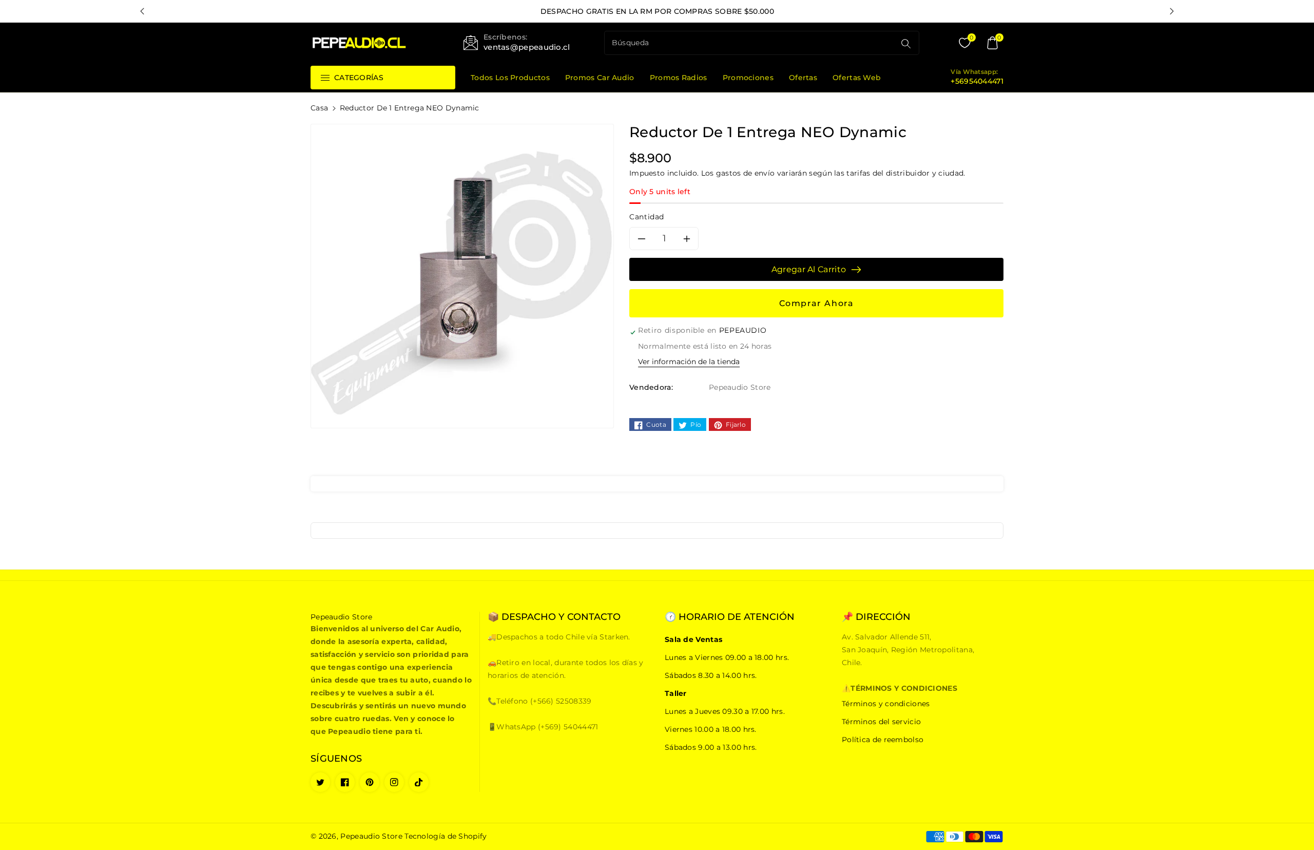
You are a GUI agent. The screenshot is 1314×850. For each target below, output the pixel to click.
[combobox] (751, 42)
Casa (319, 107)
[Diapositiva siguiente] (1172, 11)
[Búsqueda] (906, 43)
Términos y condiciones (886, 703)
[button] (992, 43)
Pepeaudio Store (371, 836)
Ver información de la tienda (689, 361)
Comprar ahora (816, 303)
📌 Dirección (876, 617)
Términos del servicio (881, 721)
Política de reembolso (882, 739)
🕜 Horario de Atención (730, 617)
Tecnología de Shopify (445, 836)
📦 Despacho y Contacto (554, 617)
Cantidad (646, 216)
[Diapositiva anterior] (142, 11)
